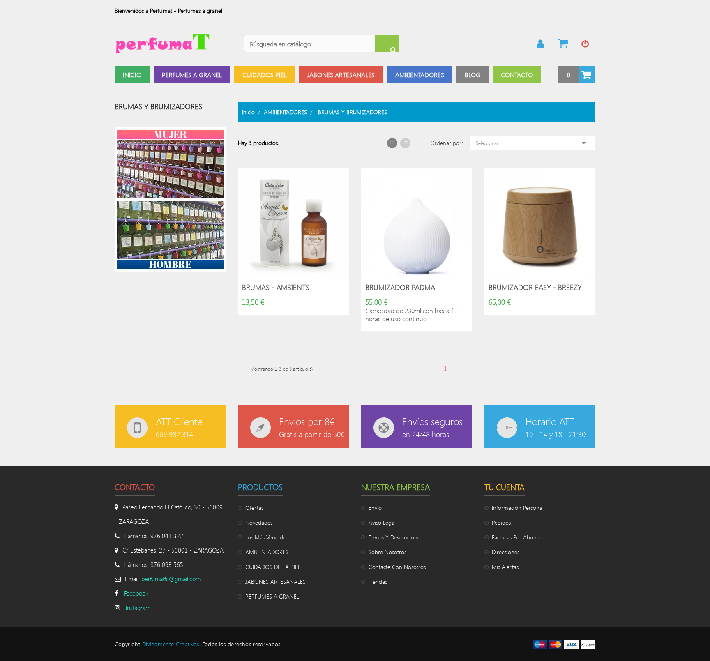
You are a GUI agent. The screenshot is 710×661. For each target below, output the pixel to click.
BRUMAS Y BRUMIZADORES (158, 106)
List (405, 143)
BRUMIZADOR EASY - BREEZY (535, 287)
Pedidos (501, 522)
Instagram (138, 607)
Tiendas (378, 581)
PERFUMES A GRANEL (272, 596)
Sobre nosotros (387, 552)
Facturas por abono (516, 537)
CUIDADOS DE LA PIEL (272, 567)
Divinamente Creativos (170, 644)
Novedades (258, 522)
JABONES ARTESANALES (275, 581)
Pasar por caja (563, 43)
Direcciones (505, 552)
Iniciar (585, 43)
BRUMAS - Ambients (275, 287)
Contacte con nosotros (397, 567)
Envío (375, 507)
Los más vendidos (266, 537)
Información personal (518, 507)
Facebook (136, 593)
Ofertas (254, 507)
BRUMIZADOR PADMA (400, 287)
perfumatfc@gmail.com (171, 579)
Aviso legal (382, 522)
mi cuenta (540, 43)
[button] (576, 74)
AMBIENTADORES (266, 552)
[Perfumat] (170, 198)
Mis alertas (505, 567)
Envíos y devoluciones (395, 537)
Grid (392, 143)
